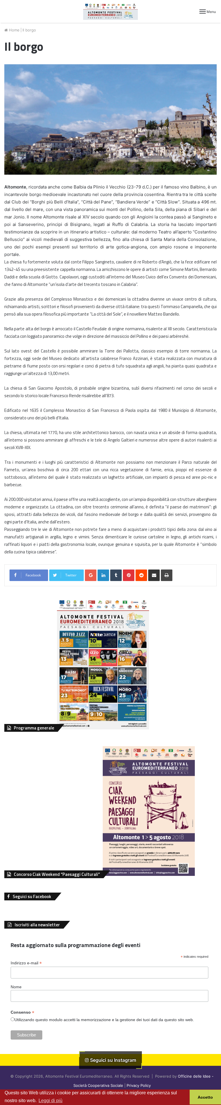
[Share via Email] (154, 575)
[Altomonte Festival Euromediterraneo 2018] (110, 11)
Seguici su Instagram (112, 1060)
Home (14, 30)
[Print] (166, 575)
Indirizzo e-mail (26, 963)
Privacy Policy (139, 1085)
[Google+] (90, 575)
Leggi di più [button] (50, 1100)
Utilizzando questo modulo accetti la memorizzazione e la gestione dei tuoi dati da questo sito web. (104, 1019)
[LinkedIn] (103, 575)
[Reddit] (141, 575)
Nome (16, 987)
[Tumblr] (116, 575)
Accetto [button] (205, 1097)
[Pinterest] (128, 575)
